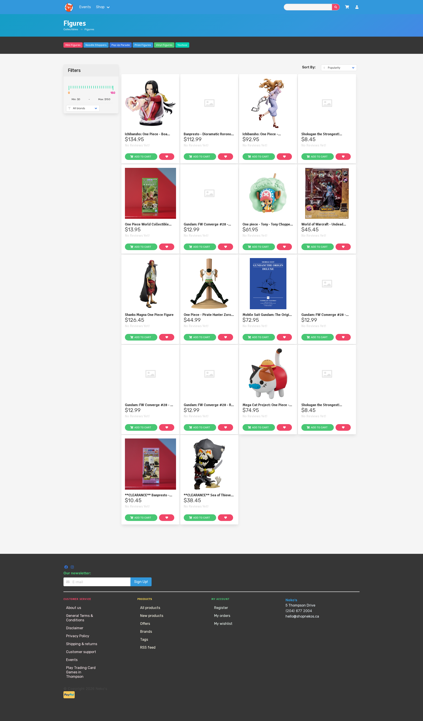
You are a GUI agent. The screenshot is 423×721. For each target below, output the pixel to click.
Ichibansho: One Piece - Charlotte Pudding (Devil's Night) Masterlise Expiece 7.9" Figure (268, 134)
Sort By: (309, 67)
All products (150, 608)
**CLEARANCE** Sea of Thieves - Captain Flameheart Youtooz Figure (209, 495)
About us (73, 608)
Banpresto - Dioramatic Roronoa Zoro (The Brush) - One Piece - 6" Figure (209, 134)
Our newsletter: (77, 573)
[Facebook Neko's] (66, 568)
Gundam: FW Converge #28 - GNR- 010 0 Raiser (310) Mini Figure (206, 224)
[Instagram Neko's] (72, 568)
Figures (89, 29)
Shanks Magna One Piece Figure (149, 315)
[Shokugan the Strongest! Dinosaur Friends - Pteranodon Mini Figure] (326, 103)
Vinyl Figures (164, 45)
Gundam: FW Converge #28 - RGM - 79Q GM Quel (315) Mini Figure (325, 315)
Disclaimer (74, 628)
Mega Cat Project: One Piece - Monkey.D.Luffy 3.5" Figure (266, 405)
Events (85, 7)
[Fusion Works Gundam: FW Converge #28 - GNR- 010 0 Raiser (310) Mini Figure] (209, 193)
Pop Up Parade (120, 45)
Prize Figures (143, 45)
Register (221, 608)
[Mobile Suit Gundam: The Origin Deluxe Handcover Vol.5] (268, 283)
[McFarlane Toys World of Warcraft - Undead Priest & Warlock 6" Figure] (326, 193)
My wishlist (223, 624)
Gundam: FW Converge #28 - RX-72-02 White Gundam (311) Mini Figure (209, 405)
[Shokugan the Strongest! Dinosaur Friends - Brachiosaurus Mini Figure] (326, 373)
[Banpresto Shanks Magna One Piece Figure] (150, 283)
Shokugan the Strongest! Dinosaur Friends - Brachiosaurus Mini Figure (326, 405)
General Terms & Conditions (79, 618)
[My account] (357, 8)
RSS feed (148, 647)
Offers (145, 624)
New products (151, 616)
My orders (222, 616)
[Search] (336, 7)
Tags (144, 639)
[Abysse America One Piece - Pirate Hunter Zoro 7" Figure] (209, 283)
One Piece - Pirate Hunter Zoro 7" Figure (207, 315)
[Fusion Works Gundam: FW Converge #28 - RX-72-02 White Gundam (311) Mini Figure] (209, 373)
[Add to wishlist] (166, 156)
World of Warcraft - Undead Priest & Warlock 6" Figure (322, 224)
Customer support (81, 652)
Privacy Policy (77, 636)
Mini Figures (73, 45)
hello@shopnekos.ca (302, 616)
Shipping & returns (81, 644)
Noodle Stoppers (96, 45)
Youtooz (182, 45)
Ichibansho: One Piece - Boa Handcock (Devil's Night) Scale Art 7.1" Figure (148, 134)
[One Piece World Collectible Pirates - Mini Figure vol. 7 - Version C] (150, 193)
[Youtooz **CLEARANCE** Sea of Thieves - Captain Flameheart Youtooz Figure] (209, 464)
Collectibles (70, 29)
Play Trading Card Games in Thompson (81, 672)
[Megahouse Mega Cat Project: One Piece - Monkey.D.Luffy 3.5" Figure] (268, 373)
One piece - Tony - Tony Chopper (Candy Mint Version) (267, 224)
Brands (146, 631)
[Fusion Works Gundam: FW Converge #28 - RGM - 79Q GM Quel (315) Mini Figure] (326, 283)
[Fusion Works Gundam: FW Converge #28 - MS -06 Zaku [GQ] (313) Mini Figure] (150, 373)
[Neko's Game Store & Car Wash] (69, 7)
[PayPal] (69, 697)
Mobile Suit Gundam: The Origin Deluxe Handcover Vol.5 (267, 315)
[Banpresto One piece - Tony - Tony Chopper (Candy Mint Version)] (268, 193)
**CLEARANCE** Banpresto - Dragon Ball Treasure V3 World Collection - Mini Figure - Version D (150, 495)
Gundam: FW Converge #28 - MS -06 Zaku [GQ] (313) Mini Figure (150, 405)
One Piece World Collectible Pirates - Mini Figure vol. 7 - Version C (147, 224)
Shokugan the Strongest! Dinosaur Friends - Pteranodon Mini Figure (324, 134)
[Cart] (347, 7)
